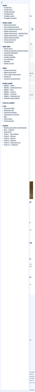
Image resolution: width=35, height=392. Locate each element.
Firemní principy (9, 121)
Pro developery (9, 42)
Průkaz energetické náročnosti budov (16, 51)
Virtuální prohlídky (9, 57)
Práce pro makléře (8, 103)
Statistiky (7, 61)
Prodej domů (8, 10)
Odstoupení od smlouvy (11, 114)
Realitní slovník (9, 63)
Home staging (8, 55)
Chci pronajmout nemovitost (13, 29)
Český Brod (7, 132)
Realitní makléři (8, 83)
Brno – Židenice (9, 130)
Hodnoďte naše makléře (12, 98)
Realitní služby (7, 23)
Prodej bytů (7, 7)
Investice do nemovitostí (12, 79)
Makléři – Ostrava (9, 92)
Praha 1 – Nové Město (11, 134)
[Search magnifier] (32, 29)
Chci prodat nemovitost (11, 27)
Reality (5, 5)
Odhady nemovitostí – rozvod (13, 35)
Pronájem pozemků (10, 18)
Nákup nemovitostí (10, 72)
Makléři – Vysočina (10, 94)
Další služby (6, 46)
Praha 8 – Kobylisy (10, 140)
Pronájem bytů (8, 14)
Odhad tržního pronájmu (11, 38)
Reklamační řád (9, 110)
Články (5, 68)
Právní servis (8, 49)
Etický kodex (8, 119)
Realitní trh (7, 77)
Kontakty (5, 125)
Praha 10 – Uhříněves (11, 145)
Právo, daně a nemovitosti (12, 74)
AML (5, 117)
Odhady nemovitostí (10, 31)
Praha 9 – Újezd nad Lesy (12, 142)
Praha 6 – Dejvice (9, 138)
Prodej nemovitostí (10, 70)
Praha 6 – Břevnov (10, 136)
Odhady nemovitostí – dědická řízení (16, 33)
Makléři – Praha (9, 85)
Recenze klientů (9, 108)
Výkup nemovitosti (10, 40)
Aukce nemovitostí (10, 25)
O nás (4, 106)
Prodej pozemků (9, 12)
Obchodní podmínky (10, 112)
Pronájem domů (9, 16)
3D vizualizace (9, 59)
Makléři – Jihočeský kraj (12, 96)
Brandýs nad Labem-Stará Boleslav (15, 128)
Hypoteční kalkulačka (11, 53)
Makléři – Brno (8, 90)
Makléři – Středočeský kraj (12, 88)
